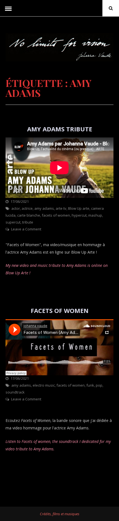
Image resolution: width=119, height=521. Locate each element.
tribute (27, 222)
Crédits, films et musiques (59, 513)
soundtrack (15, 392)
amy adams (44, 208)
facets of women (56, 215)
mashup (95, 215)
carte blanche (28, 215)
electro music (44, 385)
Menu (8, 8)
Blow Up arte (78, 208)
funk (90, 385)
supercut (13, 222)
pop (99, 385)
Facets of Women (60, 310)
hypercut (79, 215)
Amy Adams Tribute (59, 129)
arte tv (61, 208)
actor (15, 208)
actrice (27, 208)
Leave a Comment (26, 229)
